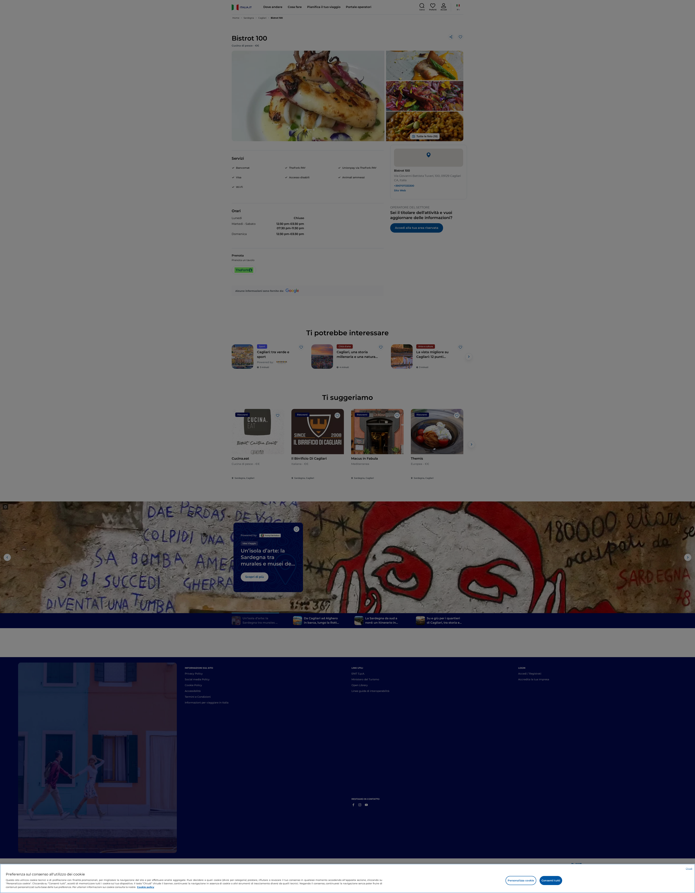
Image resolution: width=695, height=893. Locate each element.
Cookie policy (145, 886)
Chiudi (689, 868)
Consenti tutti (551, 880)
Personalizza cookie (521, 880)
